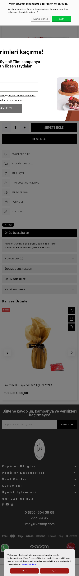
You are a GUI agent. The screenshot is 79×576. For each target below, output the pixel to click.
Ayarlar (54, 571)
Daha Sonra (40, 18)
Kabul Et (24, 571)
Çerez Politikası (29, 564)
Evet (61, 18)
